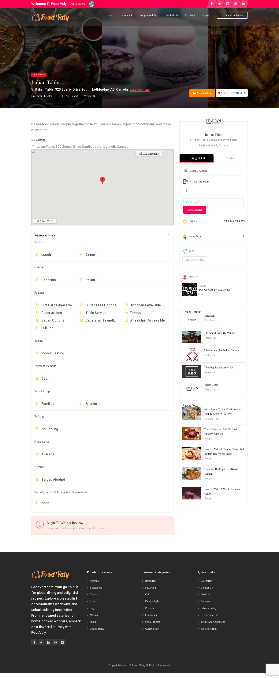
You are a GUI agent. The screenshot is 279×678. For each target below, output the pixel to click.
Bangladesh (96, 587)
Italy (92, 608)
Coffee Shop (152, 628)
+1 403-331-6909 (199, 181)
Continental (151, 615)
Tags (191, 251)
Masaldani (209, 315)
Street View (46, 221)
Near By (193, 277)
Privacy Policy (209, 608)
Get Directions (140, 89)
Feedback (190, 15)
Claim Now (195, 236)
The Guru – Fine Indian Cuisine (221, 350)
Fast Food (150, 587)
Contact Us (172, 15)
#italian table (195, 259)
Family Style (152, 601)
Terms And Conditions (213, 621)
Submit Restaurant (234, 15)
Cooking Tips (211, 418)
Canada (194, 170)
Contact (230, 158)
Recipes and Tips (149, 15)
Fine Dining (210, 320)
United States (97, 628)
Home (110, 15)
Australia (94, 580)
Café (147, 594)
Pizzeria (202, 285)
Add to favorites (233, 93)
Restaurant (126, 15)
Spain (93, 621)
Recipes (208, 438)
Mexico (94, 615)
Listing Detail (196, 158)
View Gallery (203, 93)
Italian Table (213, 135)
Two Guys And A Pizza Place (214, 289)
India (92, 601)
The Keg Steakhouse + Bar (218, 367)
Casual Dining (152, 621)
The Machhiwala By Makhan (219, 333)
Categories (206, 580)
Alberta (203, 170)
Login (206, 15)
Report (74, 96)
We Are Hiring (209, 628)
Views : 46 (89, 96)
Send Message (194, 209)
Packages (205, 601)
